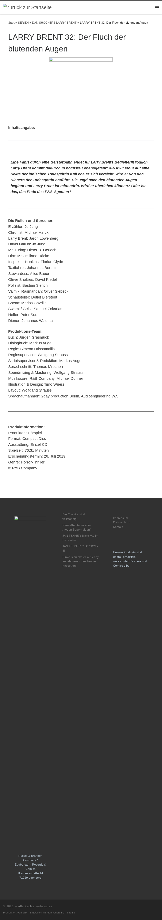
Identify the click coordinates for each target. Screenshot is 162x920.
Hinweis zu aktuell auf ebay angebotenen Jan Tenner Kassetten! (80, 561)
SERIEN (23, 22)
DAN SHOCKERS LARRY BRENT (54, 22)
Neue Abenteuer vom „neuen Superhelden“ (76, 527)
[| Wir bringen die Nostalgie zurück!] (27, 7)
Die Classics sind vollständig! (73, 516)
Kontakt (118, 526)
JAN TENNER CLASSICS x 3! (80, 548)
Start (11, 22)
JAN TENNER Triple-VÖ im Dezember (80, 538)
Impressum (120, 518)
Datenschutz (121, 522)
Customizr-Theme (64, 912)
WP (25, 912)
